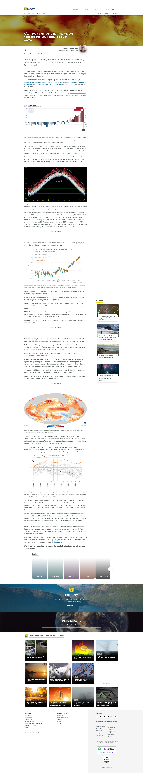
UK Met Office (57, 82)
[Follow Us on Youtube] (104, 717)
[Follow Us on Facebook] (97, 717)
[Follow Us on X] (115, 717)
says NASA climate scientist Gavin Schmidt (50, 159)
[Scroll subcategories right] (110, 569)
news (28, 13)
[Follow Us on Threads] (112, 717)
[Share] (25, 50)
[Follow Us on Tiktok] (108, 717)
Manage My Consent (30, 725)
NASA (77, 80)
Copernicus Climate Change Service (36, 82)
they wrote (57, 542)
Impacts (39, 13)
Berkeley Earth (29, 84)
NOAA (72, 80)
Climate (33, 13)
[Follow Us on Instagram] (101, 717)
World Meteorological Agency (50, 84)
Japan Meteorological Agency (76, 82)
